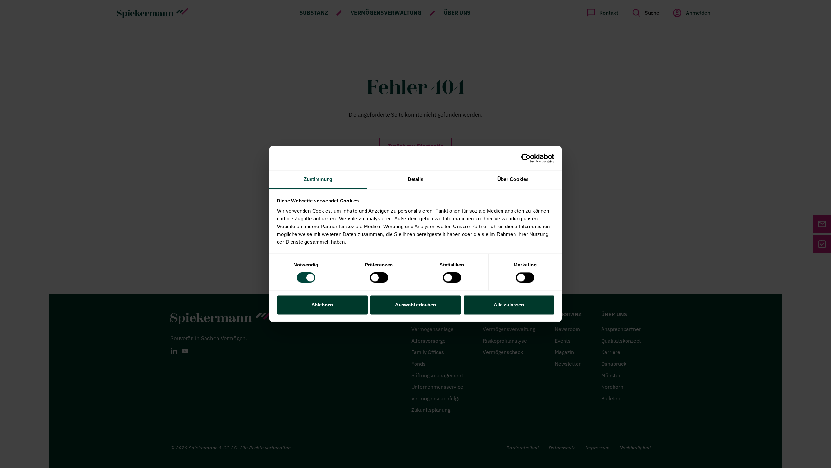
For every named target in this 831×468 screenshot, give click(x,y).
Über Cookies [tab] (512, 179)
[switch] (379, 278)
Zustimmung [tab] (318, 179)
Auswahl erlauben (415, 304)
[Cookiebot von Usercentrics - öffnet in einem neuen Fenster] (526, 158)
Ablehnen (322, 304)
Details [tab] (416, 179)
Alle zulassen (509, 304)
